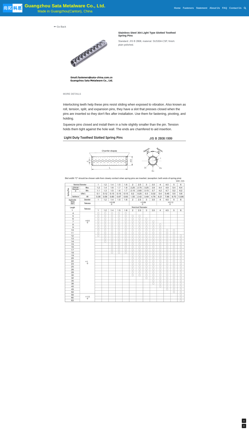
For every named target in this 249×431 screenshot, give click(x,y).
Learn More (16, 412)
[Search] (245, 8)
